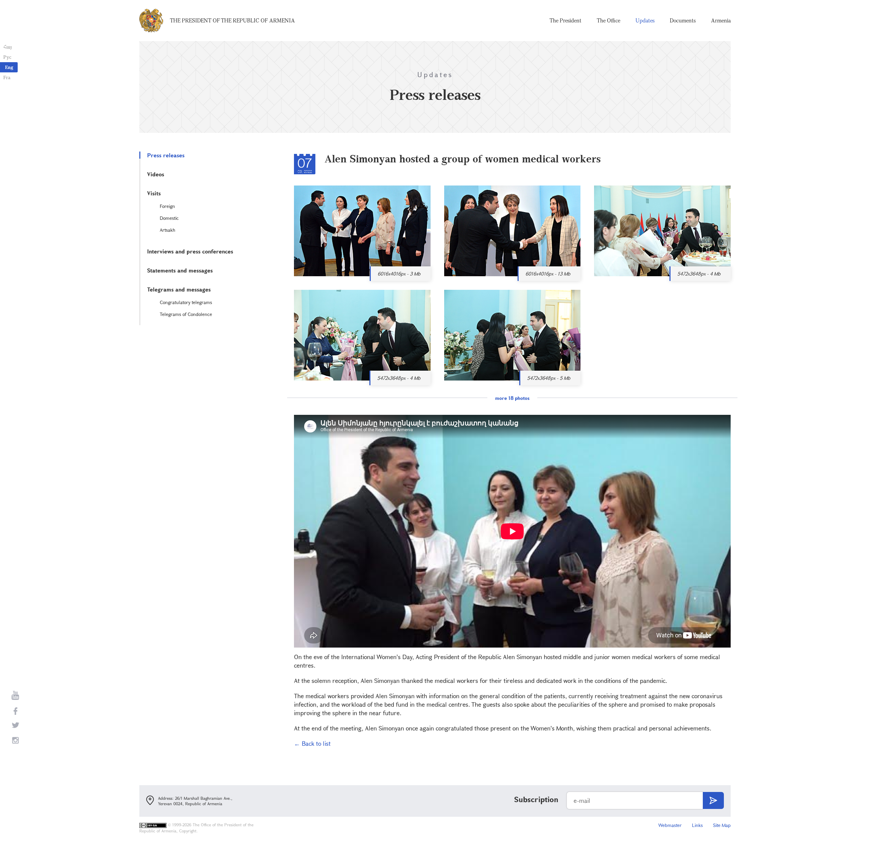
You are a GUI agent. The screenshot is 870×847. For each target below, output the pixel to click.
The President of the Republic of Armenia (232, 20)
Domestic (169, 218)
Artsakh (167, 230)
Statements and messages (180, 270)
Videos (155, 174)
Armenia (721, 20)
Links (697, 825)
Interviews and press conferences (190, 251)
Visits (154, 193)
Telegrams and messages (179, 289)
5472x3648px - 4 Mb (698, 273)
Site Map (722, 825)
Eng (9, 67)
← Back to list (312, 743)
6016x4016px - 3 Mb (399, 273)
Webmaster (670, 825)
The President (565, 20)
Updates (645, 20)
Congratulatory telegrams (186, 302)
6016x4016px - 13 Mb (547, 273)
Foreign (167, 206)
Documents (683, 20)
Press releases (166, 155)
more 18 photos (512, 398)
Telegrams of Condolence (186, 314)
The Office (608, 20)
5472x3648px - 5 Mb (548, 378)
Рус (7, 57)
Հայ (7, 46)
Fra (7, 77)
